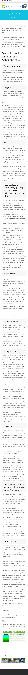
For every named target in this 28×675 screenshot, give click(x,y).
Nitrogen (8, 425)
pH (5, 142)
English (4, 0)
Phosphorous (10, 351)
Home (11, 17)
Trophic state (10, 541)
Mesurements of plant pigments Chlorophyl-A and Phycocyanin (14, 487)
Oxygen (7, 87)
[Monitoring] (4, 660)
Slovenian (10, 0)
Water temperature (13, 66)
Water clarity (9, 273)
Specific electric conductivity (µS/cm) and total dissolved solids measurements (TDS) (14, 190)
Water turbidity (11, 321)
